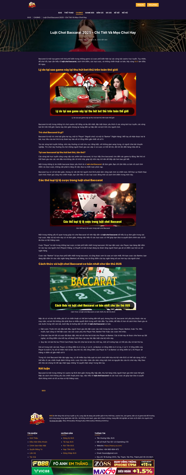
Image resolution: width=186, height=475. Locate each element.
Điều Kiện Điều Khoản (38, 442)
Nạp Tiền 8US (68, 449)
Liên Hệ (33, 453)
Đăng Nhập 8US (69, 453)
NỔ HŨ (125, 13)
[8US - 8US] (38, 5)
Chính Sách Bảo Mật (38, 446)
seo (105, 40)
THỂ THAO (69, 13)
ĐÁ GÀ (109, 13)
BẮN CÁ (100, 13)
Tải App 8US (68, 442)
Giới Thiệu (34, 438)
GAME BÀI (89, 13)
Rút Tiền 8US (68, 446)
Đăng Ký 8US (68, 438)
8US (60, 13)
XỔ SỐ (117, 13)
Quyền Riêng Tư (36, 449)
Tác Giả (33, 457)
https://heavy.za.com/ (113, 446)
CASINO (79, 13)
